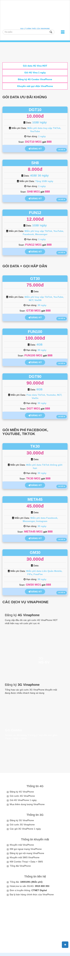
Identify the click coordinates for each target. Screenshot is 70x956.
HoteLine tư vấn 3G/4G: (29, 886)
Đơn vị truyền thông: (28, 890)
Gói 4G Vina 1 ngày (35, 72)
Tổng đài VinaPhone (20, 866)
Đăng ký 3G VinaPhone (22, 820)
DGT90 (35, 376)
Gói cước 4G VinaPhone (22, 796)
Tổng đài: (26, 882)
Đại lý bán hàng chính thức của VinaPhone (32, 894)
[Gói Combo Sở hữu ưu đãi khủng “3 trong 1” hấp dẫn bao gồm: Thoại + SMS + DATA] (35, 743)
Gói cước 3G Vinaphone (22, 824)
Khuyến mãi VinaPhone (22, 844)
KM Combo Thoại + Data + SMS (26, 861)
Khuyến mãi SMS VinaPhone (24, 857)
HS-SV (44, 662)
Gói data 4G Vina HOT (35, 65)
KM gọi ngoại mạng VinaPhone (26, 849)
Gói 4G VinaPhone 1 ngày (23, 800)
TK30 (35, 446)
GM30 (35, 552)
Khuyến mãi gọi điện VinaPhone (35, 86)
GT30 (35, 278)
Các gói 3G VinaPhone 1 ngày (25, 828)
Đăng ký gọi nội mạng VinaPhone (27, 853)
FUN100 (35, 331)
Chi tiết (61, 149)
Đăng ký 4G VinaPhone (22, 791)
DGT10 (35, 109)
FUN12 (35, 212)
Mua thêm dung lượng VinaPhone (27, 804)
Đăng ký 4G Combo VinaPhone (35, 79)
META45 (35, 499)
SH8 (35, 163)
